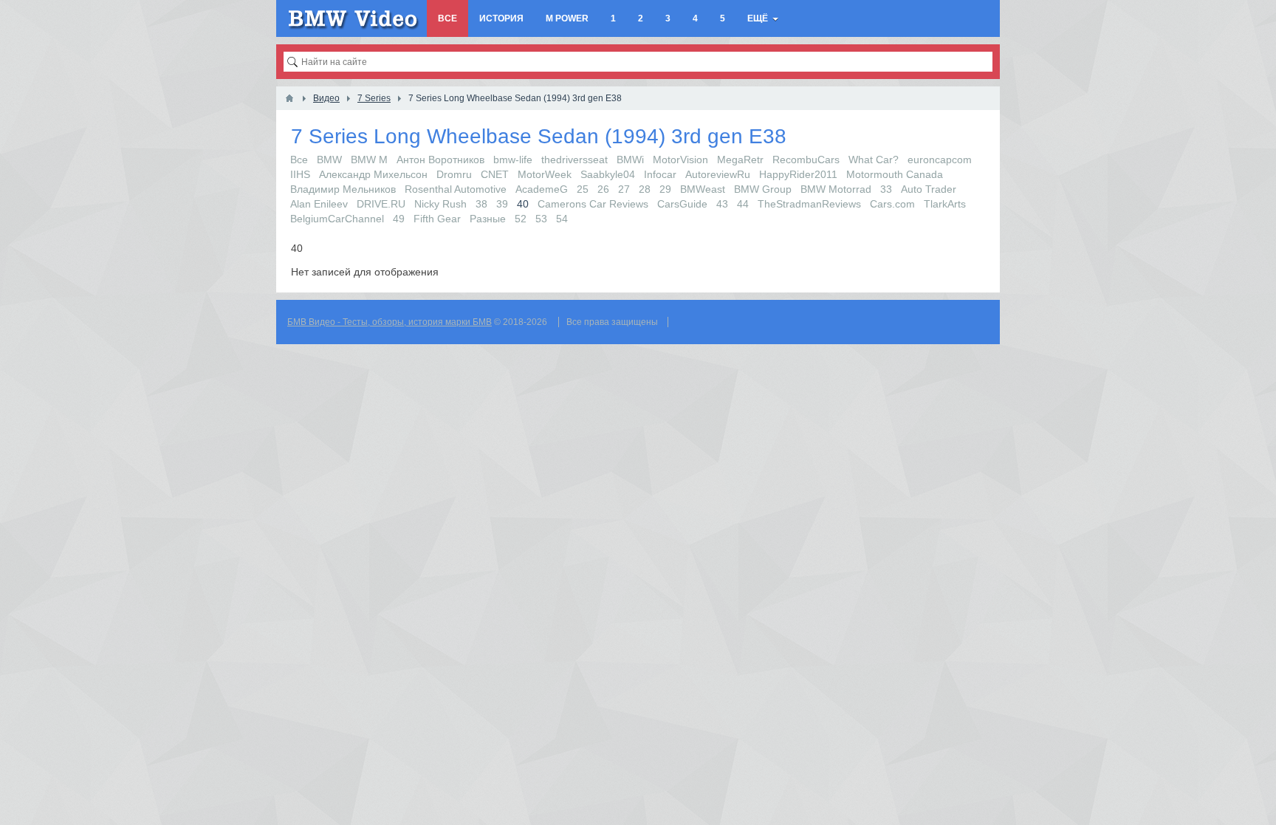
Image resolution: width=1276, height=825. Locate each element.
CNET (495, 174)
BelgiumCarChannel (337, 219)
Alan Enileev (319, 204)
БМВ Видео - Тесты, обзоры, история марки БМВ (389, 322)
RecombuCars (806, 159)
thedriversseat (574, 159)
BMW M (369, 159)
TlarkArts (945, 204)
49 (399, 219)
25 (583, 189)
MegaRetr (740, 159)
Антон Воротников (440, 159)
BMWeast (702, 189)
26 (603, 189)
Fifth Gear (437, 219)
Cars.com (892, 204)
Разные (488, 219)
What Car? (873, 159)
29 (665, 189)
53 (541, 219)
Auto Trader (928, 189)
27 (624, 189)
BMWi (630, 159)
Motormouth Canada (894, 174)
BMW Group (763, 189)
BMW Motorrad (835, 189)
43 (722, 204)
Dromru (454, 174)
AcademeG (541, 189)
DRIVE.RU (381, 204)
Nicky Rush (440, 204)
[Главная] (289, 98)
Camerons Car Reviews (593, 204)
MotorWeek (545, 174)
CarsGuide (682, 204)
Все (299, 159)
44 (743, 204)
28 (645, 189)
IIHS (300, 174)
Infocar (660, 174)
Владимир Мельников (343, 189)
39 (502, 204)
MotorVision (680, 159)
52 (520, 219)
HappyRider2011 (798, 174)
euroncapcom (940, 159)
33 (886, 189)
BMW (329, 159)
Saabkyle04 (607, 174)
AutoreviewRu (717, 174)
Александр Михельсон (373, 174)
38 (481, 204)
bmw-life (512, 159)
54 (562, 219)
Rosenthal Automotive (456, 189)
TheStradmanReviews (809, 204)
